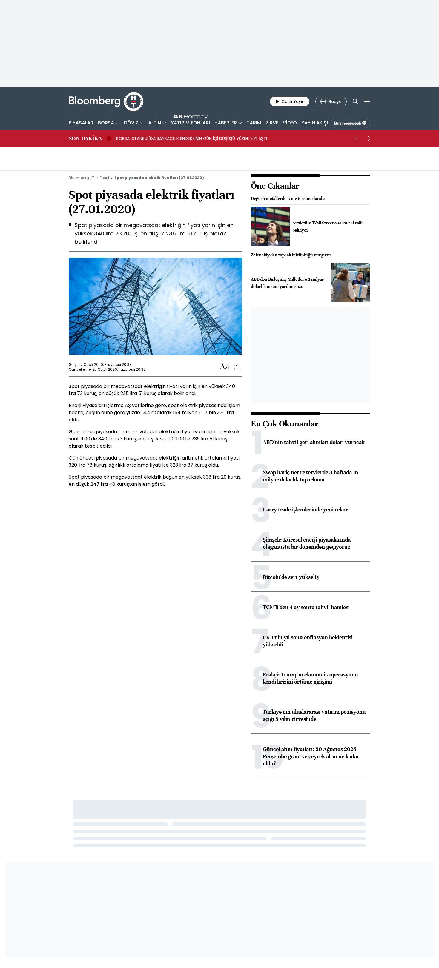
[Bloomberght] (106, 101)
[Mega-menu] (367, 101)
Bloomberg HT (81, 177)
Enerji (104, 177)
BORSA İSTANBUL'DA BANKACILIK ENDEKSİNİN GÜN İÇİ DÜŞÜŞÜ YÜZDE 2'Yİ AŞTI (191, 138)
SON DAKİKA (85, 138)
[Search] (355, 101)
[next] (369, 138)
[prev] (356, 138)
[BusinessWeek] (350, 123)
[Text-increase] (224, 367)
